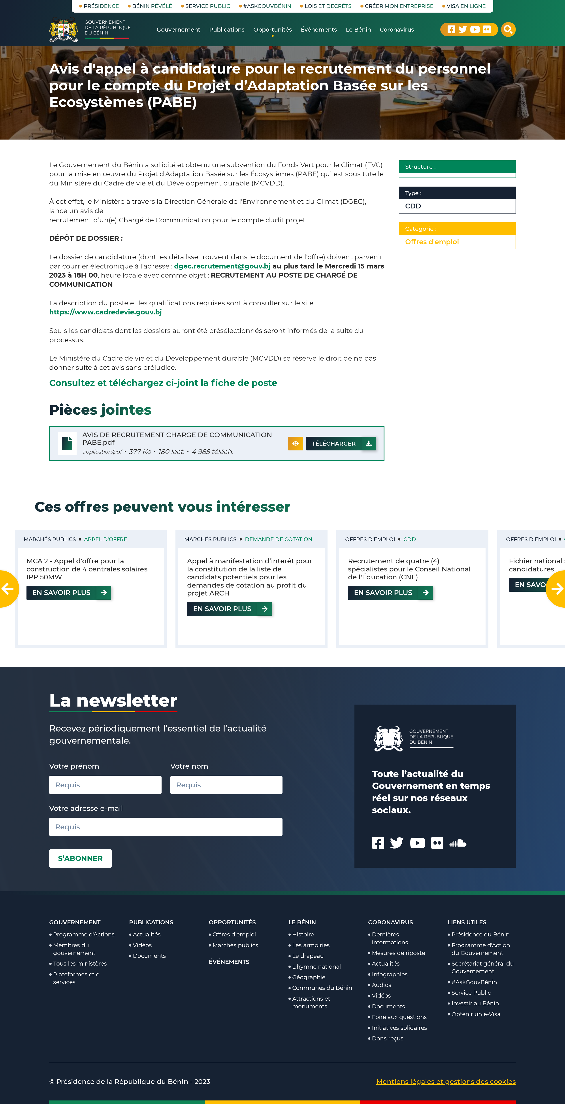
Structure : (420, 166)
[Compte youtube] (475, 29)
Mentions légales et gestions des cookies (446, 1082)
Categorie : (421, 228)
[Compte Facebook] (451, 29)
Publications (151, 922)
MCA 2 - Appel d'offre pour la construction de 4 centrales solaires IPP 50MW (86, 569)
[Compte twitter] (462, 29)
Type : (413, 193)
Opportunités (232, 922)
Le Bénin (302, 922)
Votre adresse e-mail (86, 808)
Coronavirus (390, 922)
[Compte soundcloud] (457, 843)
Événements (229, 961)
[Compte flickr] (487, 29)
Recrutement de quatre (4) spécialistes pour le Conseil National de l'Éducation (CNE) (409, 569)
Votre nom (189, 766)
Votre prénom (74, 766)
